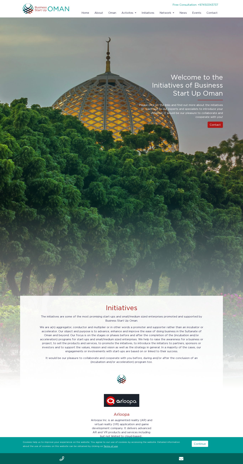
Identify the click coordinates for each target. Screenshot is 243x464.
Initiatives (148, 12)
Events (196, 12)
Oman (112, 12)
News (183, 12)
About (98, 12)
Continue (200, 443)
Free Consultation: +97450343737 (195, 4)
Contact (212, 12)
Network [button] (166, 12)
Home (85, 12)
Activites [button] (128, 12)
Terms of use (111, 446)
